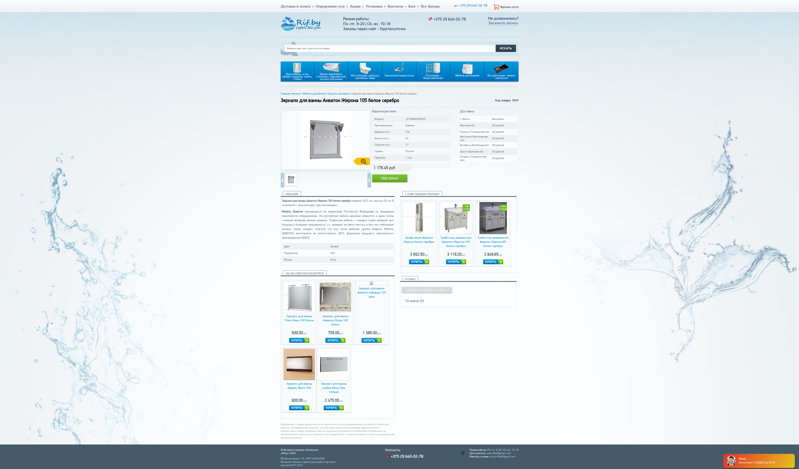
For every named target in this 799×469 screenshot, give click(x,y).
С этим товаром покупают (422, 194)
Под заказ (389, 178)
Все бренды (430, 6)
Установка (374, 6)
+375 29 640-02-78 (472, 5)
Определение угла (330, 6)
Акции (355, 6)
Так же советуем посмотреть (304, 273)
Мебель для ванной (314, 93)
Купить (296, 340)
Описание (291, 194)
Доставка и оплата (295, 6)
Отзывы (410, 279)
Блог (412, 6)
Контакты (395, 6)
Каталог (296, 93)
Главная (285, 93)
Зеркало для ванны (339, 93)
